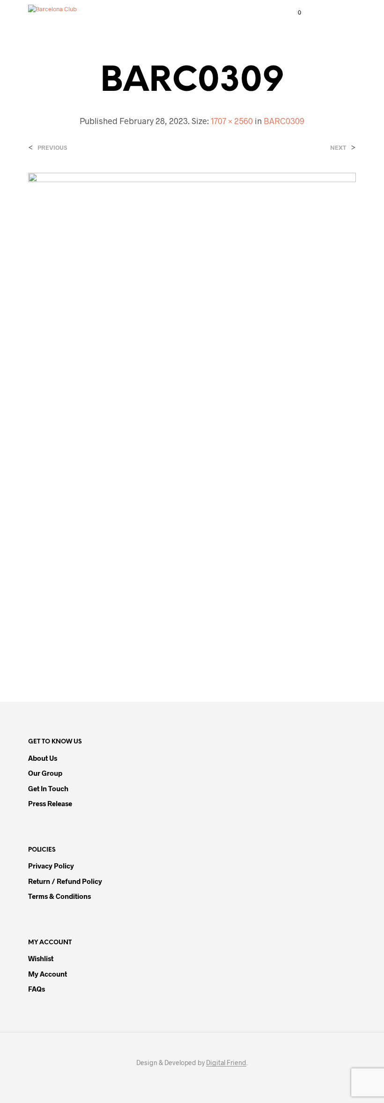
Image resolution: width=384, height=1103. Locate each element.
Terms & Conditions (59, 896)
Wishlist (40, 958)
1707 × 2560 (232, 121)
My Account (47, 974)
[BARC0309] (192, 417)
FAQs (36, 989)
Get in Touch (48, 788)
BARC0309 (284, 121)
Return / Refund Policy (65, 881)
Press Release (50, 803)
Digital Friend (226, 1062)
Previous (52, 148)
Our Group (45, 773)
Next (338, 148)
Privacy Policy (51, 865)
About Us (42, 758)
